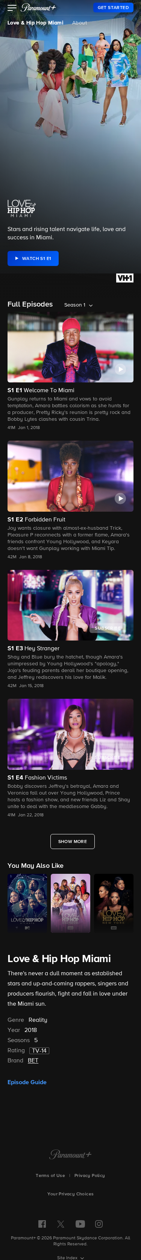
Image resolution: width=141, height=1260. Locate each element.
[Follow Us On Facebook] (42, 1224)
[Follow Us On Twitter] (60, 1223)
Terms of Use (50, 1176)
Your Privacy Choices (70, 1194)
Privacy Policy (89, 1176)
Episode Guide (27, 1082)
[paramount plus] (38, 7)
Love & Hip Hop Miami (35, 23)
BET (33, 1061)
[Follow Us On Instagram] (99, 1224)
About (79, 23)
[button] (12, 8)
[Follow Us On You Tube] (80, 1224)
